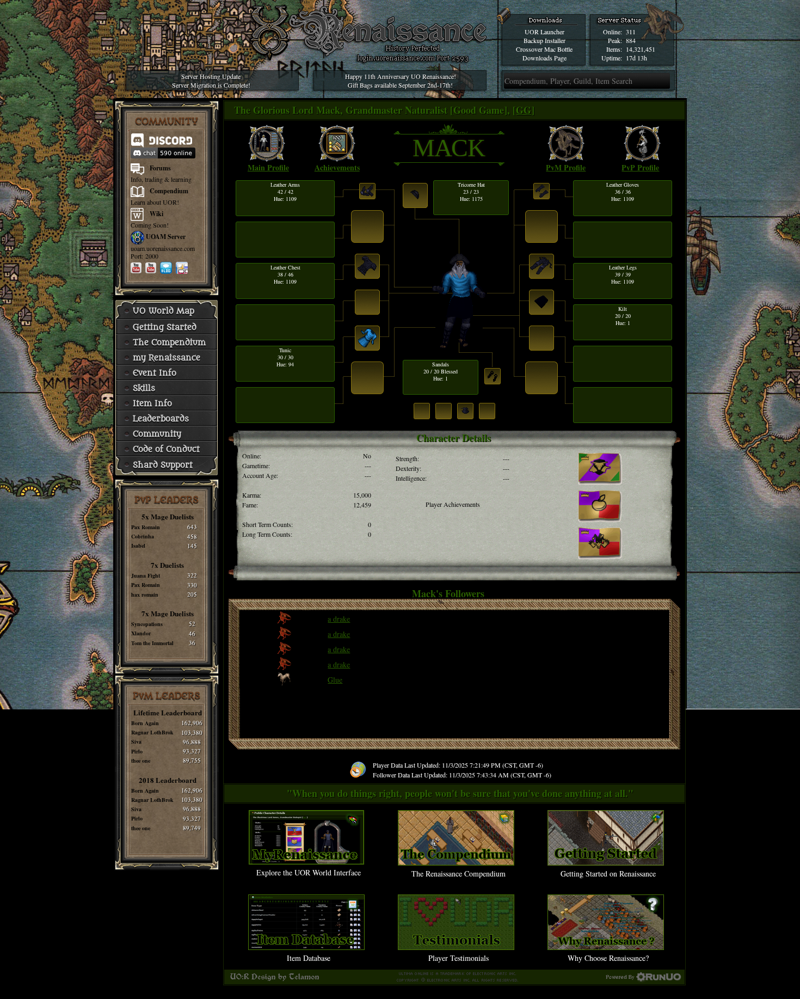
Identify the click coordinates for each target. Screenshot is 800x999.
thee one (140, 760)
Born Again (145, 723)
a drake (339, 619)
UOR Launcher (544, 31)
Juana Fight (145, 575)
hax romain (144, 594)
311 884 (631, 36)
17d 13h (636, 57)
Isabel (138, 545)
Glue (335, 680)
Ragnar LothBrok (152, 732)
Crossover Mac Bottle (544, 49)
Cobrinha (142, 536)
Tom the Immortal (152, 643)
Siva (136, 741)
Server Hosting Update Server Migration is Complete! (211, 80)
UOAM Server (166, 236)
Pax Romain (145, 527)
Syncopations (147, 624)
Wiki (156, 213)
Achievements (337, 167)
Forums (160, 168)
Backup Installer (544, 40)
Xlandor (141, 633)
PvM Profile (566, 167)
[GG (522, 110)
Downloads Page (544, 57)
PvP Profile (640, 167)
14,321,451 (640, 49)
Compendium (169, 190)
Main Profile (268, 167)
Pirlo (137, 751)
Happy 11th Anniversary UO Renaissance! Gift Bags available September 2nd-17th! (400, 80)
